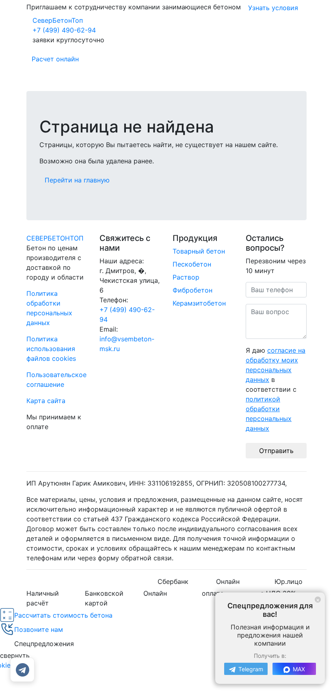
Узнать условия (273, 8)
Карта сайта (45, 401)
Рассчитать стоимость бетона (63, 615)
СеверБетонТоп (57, 20)
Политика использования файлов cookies (51, 348)
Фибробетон (192, 290)
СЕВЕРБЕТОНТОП (55, 238)
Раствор (186, 277)
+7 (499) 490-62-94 (64, 30)
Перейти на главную (77, 180)
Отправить (276, 451)
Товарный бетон (199, 251)
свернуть (15, 655)
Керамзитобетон (199, 303)
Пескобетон (192, 264)
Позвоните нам (38, 629)
